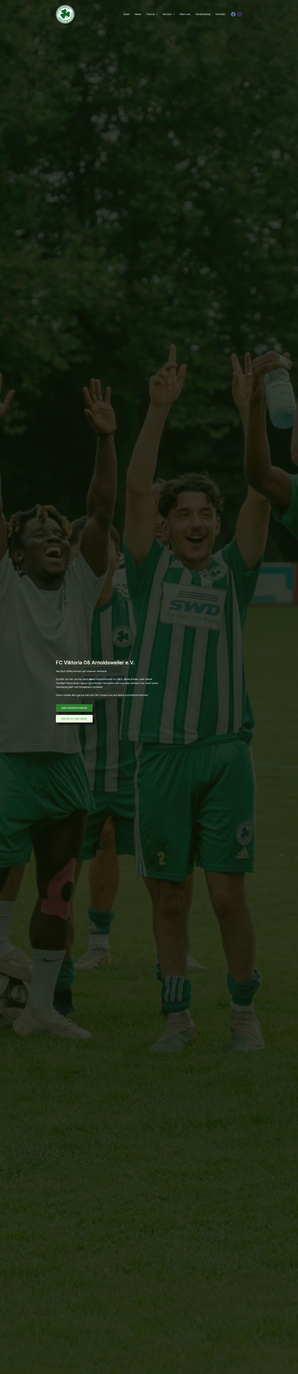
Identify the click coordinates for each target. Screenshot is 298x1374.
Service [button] (167, 14)
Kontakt (220, 14)
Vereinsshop (203, 14)
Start (127, 14)
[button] (156, 14)
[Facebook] (233, 14)
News (138, 14)
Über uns (185, 14)
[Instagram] (239, 14)
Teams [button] (150, 14)
